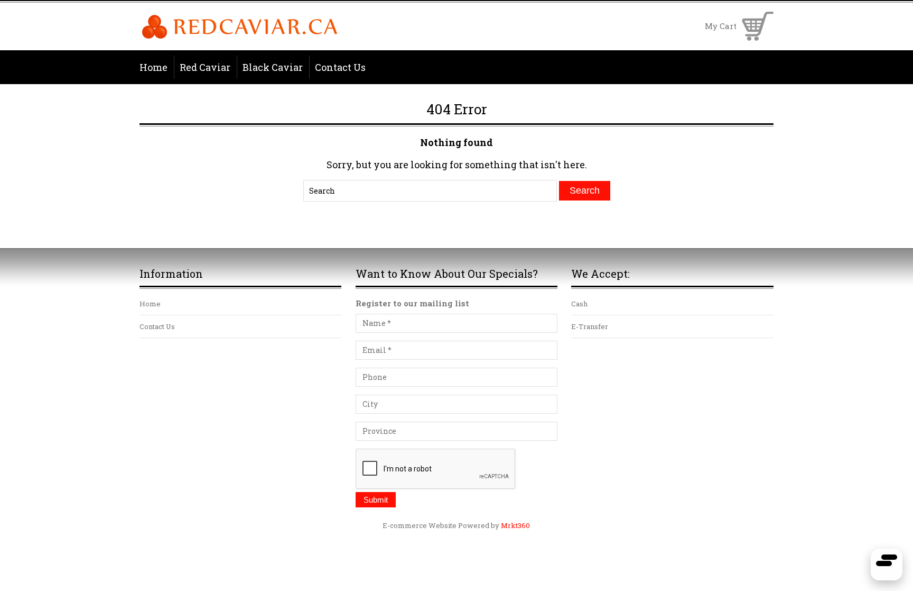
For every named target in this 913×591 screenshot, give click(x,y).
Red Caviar (205, 67)
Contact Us (340, 67)
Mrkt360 (515, 525)
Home (153, 67)
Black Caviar (273, 67)
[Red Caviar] (239, 37)
